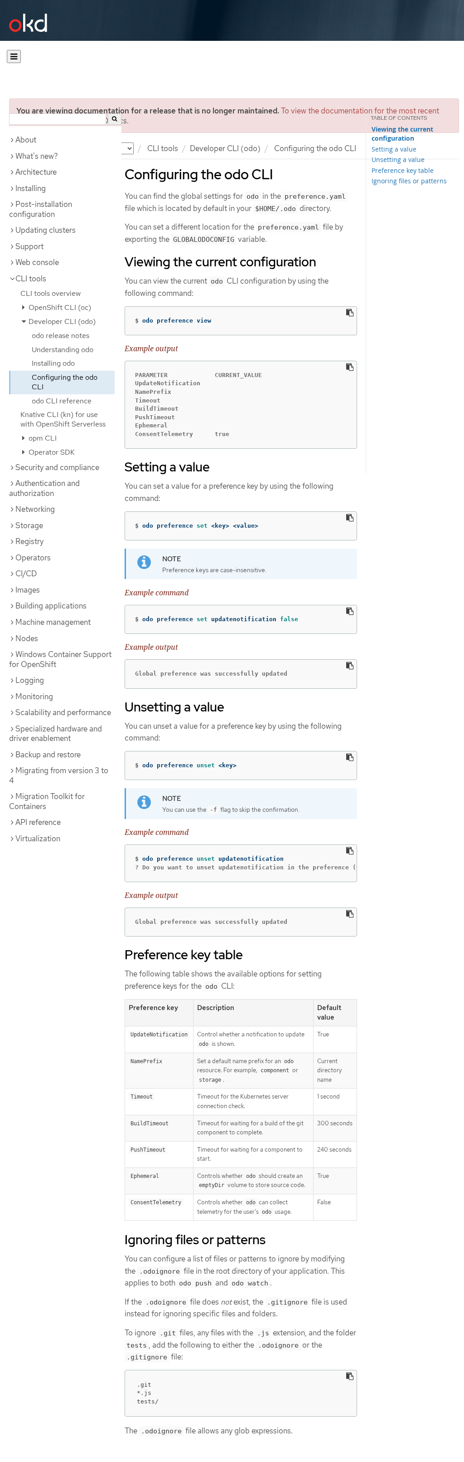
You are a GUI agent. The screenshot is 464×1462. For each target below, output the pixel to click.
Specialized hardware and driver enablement (55, 734)
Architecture (36, 172)
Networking (35, 509)
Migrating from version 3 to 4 (58, 775)
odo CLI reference (62, 401)
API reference (38, 822)
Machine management (53, 622)
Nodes (26, 638)
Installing (30, 188)
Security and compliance (57, 467)
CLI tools (162, 148)
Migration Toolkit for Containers (47, 801)
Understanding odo (62, 349)
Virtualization (37, 839)
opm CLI (42, 438)
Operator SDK (51, 452)
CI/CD (26, 574)
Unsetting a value (398, 159)
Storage (29, 525)
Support (29, 246)
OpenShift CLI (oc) (59, 307)
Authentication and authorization (44, 488)
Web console (37, 262)
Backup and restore (48, 755)
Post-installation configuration (40, 209)
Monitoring (34, 697)
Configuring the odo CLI (64, 382)
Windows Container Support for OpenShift (60, 659)
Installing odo (53, 363)
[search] (114, 119)
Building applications (51, 606)
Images (27, 590)
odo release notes (60, 335)
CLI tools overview (50, 293)
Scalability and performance (63, 712)
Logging (29, 680)
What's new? (36, 156)
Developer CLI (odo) (225, 148)
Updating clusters (45, 230)
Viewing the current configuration (402, 134)
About (25, 140)
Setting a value (394, 149)
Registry (29, 541)
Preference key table (403, 170)
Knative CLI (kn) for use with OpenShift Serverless (63, 419)
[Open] (14, 56)
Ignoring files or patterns (409, 181)
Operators (33, 558)
